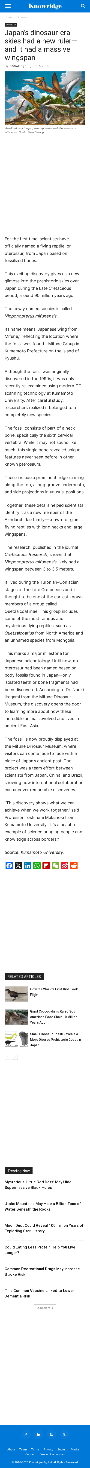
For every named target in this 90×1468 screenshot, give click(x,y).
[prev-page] (7, 1057)
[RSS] (51, 1434)
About (11, 1449)
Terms (35, 1449)
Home (8, 17)
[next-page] (15, 1057)
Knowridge (18, 66)
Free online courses (52, 1454)
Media (75, 1449)
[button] (7, 6)
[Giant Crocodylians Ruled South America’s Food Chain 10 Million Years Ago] (16, 1017)
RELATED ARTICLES (24, 976)
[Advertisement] (45, 185)
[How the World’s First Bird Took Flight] (16, 994)
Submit (61, 1449)
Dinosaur (23, 17)
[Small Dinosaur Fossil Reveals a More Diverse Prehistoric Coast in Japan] (16, 1039)
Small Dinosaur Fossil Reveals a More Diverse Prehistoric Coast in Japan (55, 1039)
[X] (64, 1434)
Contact (30, 1454)
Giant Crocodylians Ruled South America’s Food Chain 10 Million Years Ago (54, 1017)
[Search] (83, 6)
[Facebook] (26, 1434)
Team (23, 1449)
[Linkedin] (38, 1434)
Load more (43, 1308)
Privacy (48, 1449)
